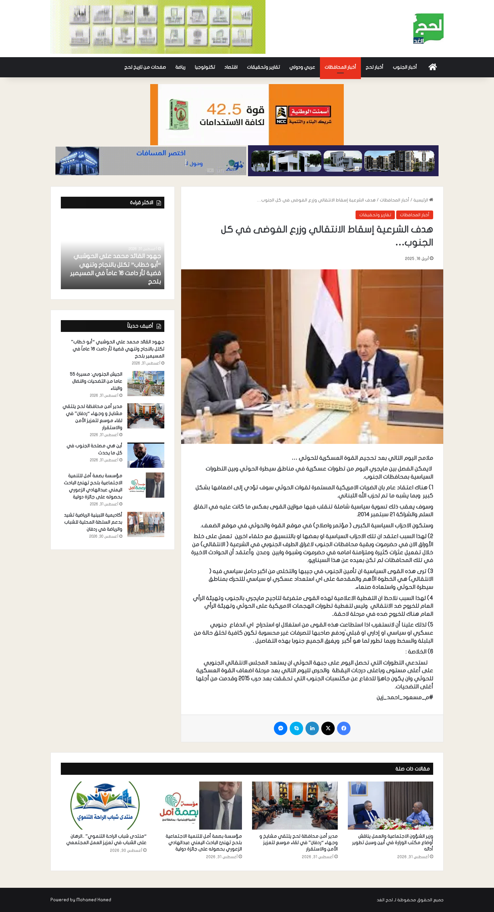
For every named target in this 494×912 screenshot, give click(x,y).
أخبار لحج (374, 67)
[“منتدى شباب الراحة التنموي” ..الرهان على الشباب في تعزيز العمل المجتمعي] (104, 806)
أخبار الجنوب (405, 67)
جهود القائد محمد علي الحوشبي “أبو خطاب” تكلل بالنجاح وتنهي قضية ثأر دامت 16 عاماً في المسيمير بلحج (117, 348)
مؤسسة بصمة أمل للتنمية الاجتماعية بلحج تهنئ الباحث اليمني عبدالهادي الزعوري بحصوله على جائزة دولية (204, 842)
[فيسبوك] (344, 728)
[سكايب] (296, 728)
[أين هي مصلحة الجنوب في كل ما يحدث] (145, 455)
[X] (328, 728)
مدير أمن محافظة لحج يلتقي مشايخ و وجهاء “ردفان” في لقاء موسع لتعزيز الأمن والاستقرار (298, 842)
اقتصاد (231, 67)
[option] (112, 252)
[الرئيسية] (433, 67)
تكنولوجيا (205, 67)
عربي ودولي (302, 67)
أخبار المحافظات (340, 67)
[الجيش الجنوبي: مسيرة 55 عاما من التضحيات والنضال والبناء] (145, 383)
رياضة (180, 67)
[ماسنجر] (280, 728)
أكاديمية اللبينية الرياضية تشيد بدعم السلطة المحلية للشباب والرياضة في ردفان (93, 522)
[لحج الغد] (428, 28)
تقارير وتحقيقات (263, 67)
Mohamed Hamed (93, 900)
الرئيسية (421, 200)
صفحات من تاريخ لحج (145, 67)
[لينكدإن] (312, 728)
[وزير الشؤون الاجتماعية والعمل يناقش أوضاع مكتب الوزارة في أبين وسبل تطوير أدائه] (391, 806)
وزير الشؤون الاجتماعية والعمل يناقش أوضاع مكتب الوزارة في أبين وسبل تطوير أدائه (392, 842)
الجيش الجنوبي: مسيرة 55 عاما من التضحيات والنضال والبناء (96, 381)
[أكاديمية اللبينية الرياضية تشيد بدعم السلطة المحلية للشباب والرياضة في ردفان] (145, 524)
